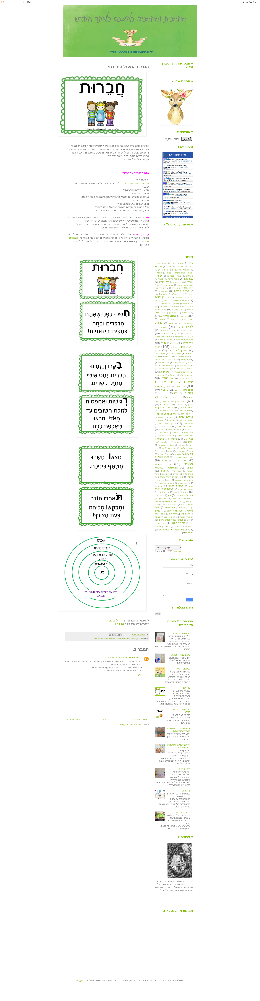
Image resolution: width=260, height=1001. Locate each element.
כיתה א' (164, 389)
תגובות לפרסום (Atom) (129, 724)
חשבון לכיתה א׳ (178, 350)
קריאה (174, 498)
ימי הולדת (168, 378)
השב (140, 675)
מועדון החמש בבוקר (167, 424)
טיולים (158, 356)
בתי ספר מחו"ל (178, 294)
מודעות (160, 420)
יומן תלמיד (172, 375)
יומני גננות (184, 378)
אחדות (173, 263)
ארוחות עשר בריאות (185, 285)
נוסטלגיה (181, 445)
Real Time (177, 217)
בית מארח (176, 288)
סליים (169, 454)
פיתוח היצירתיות (184, 483)
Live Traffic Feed (177, 155)
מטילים (178, 430)
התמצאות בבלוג (186, 330)
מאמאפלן (162, 417)
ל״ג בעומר (176, 397)
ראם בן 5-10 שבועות (170, 505)
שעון (188, 520)
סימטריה (177, 454)
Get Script (169, 217)
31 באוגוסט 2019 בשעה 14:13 (123, 657)
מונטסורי (188, 423)
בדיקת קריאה (168, 285)
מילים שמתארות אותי (185, 161)
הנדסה (171, 323)
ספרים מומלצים (162, 457)
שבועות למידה (175, 510)
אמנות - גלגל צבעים (180, 270)
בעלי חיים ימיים (181, 291)
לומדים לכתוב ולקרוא (165, 407)
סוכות (170, 451)
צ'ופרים (176, 492)
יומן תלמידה (159, 375)
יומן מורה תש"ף (186, 375)
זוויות (178, 334)
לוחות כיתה (165, 404)
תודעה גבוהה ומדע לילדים (170, 520)
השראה (163, 327)
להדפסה (161, 397)
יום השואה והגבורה (185, 366)
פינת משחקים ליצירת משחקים (170, 477)
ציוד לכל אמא (163, 492)
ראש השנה (170, 507)
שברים (157, 511)
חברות (139, 639)
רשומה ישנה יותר (73, 719)
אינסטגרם (179, 267)
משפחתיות (172, 439)
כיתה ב (189, 393)
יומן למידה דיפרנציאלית (183, 372)
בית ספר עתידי (161, 288)
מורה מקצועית (165, 427)
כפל (175, 393)
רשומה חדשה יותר (139, 719)
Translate (177, 551)
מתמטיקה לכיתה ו (174, 442)
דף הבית (106, 719)
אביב (190, 263)
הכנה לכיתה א (168, 315)
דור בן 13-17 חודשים (169, 304)
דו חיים (166, 301)
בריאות (190, 294)
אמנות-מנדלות (173, 279)
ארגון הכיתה (164, 282)
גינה (169, 297)
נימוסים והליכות (186, 448)
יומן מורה (165, 371)
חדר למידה (188, 343)
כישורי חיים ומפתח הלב (126, 639)
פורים (163, 471)
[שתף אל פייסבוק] (112, 635)
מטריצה (170, 430)
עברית (188, 464)
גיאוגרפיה (179, 297)
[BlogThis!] (117, 635)
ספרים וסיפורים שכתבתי (183, 457)
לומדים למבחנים (183, 411)
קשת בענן (189, 502)
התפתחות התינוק (168, 330)
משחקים (188, 438)
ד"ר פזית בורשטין (180, 301)
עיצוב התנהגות (173, 468)
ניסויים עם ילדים (169, 448)
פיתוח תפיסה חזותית (166, 483)
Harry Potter (181, 530)
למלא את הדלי (175, 191)
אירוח (169, 266)
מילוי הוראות (187, 433)
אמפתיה (161, 279)
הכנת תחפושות (186, 319)
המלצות (162, 319)
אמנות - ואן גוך (163, 270)
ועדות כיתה (188, 334)
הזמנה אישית (183, 316)
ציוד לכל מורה (109, 639)
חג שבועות (179, 337)
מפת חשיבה (163, 433)
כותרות (168, 387)
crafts (158, 526)
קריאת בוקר (163, 498)
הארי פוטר (160, 312)
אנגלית (190, 282)
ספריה (160, 454)
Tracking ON (185, 217)
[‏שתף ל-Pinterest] (110, 635)
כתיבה (190, 397)
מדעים (172, 420)
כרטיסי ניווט (164, 393)
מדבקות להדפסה (186, 420)
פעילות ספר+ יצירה (164, 489)
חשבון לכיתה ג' (175, 353)
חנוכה (157, 347)
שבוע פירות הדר (183, 812)
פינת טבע (166, 474)
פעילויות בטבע (176, 486)
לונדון (157, 411)
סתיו (164, 460)
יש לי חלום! (180, 387)
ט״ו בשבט (168, 356)
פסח (191, 486)
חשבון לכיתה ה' (182, 357)
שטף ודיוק (172, 514)
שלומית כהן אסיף (170, 517)
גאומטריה (164, 294)
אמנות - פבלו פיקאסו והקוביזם (180, 273)
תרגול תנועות (179, 527)
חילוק (191, 347)
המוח (172, 319)
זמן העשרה (167, 333)
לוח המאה (166, 401)
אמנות (158, 266)
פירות (169, 480)
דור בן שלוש (177, 310)
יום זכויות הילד (167, 366)
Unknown (134, 657)
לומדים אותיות (186, 407)
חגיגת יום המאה (165, 340)
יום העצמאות (163, 363)
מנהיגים (175, 433)
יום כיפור (179, 369)
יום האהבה (185, 360)
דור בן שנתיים (161, 310)
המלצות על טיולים (185, 323)
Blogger (79, 980)
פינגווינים (176, 474)
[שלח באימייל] (120, 635)
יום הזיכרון (172, 360)
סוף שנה (189, 454)
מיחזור (161, 429)
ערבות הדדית (176, 471)
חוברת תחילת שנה (184, 185)
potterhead (164, 530)
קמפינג (183, 498)
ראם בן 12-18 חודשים (173, 501)
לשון (171, 417)
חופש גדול (174, 343)
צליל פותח (185, 791)
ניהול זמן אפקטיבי (166, 445)
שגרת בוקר (185, 514)
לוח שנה (179, 404)
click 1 (167, 527)
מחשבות (189, 429)
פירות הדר (159, 480)
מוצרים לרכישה (185, 426)
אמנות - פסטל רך (174, 276)
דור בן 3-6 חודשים (169, 307)
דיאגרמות (186, 313)
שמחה (157, 517)
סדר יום (173, 180)
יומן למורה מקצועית (165, 369)
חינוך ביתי (177, 347)
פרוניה (185, 492)
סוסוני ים (161, 451)
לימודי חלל (185, 414)
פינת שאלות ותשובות (184, 480)
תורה (191, 523)
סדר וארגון (180, 451)
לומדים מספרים (168, 411)
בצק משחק (163, 291)
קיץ (169, 495)
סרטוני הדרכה (180, 460)
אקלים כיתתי (178, 282)
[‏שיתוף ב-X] (115, 635)
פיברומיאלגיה (188, 474)
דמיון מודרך (173, 313)
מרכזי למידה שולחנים (166, 436)
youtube (189, 533)
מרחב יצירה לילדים (185, 436)
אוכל (181, 263)
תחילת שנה (98, 639)
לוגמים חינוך (180, 401)
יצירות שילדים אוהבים (174, 382)
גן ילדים (159, 297)
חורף (163, 343)
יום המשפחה (178, 363)
